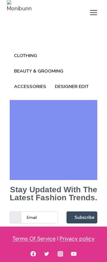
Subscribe (84, 217)
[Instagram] (60, 253)
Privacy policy (77, 238)
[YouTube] (73, 253)
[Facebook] (33, 253)
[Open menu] (93, 12)
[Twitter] (46, 253)
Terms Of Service (34, 238)
